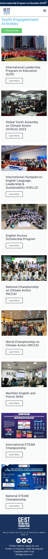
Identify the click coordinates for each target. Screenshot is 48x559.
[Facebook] (18, 540)
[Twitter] (24, 540)
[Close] (46, 2)
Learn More (14, 81)
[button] (44, 10)
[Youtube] (29, 540)
